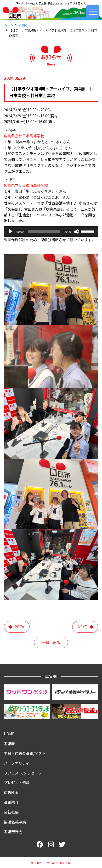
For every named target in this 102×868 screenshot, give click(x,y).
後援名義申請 (15, 822)
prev (19, 626)
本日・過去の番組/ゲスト (25, 753)
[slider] (88, 231)
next (82, 626)
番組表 (9, 743)
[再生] (10, 231)
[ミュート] (76, 231)
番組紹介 (11, 802)
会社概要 (11, 812)
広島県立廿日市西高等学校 (26, 185)
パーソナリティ (16, 763)
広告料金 (11, 792)
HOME (9, 733)
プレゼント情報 (17, 782)
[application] (51, 231)
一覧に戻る (51, 642)
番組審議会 (13, 831)
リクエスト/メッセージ (23, 773)
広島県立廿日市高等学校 (24, 136)
